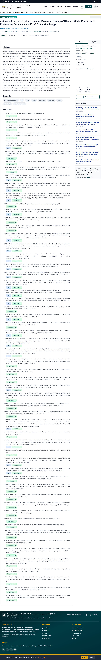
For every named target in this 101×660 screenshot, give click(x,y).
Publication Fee (76, 633)
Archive (75, 7)
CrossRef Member (75, 615)
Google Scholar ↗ (11, 116)
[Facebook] (6, 1)
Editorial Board (46, 636)
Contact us (96, 1)
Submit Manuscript (77, 628)
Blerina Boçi (15, 28)
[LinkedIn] (9, 1)
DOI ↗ (8, 148)
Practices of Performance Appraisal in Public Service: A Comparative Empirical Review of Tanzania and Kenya (87, 153)
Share (24, 35)
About (52, 7)
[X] (3, 1)
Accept (84, 657)
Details (81, 42)
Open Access (75, 636)
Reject (92, 657)
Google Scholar (92, 615)
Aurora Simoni (5, 28)
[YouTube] (15, 649)
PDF (4, 35)
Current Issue (46, 630)
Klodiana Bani (24, 28)
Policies (60, 7)
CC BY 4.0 (90, 177)
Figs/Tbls (94, 42)
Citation (13, 35)
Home (45, 7)
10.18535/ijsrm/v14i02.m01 (10, 31)
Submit (88, 7)
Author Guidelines (77, 630)
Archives (44, 633)
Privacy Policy (42, 657)
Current (68, 7)
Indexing (74, 638)
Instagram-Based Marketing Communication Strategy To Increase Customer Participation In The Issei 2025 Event (87, 116)
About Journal (46, 638)
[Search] (82, 7)
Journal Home (46, 628)
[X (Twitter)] (7, 649)
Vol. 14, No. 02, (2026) (13, 12)
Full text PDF (89, 97)
